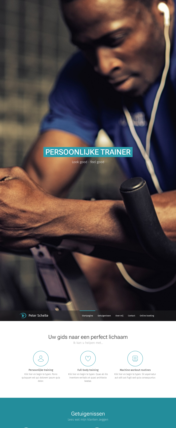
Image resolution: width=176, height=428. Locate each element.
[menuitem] (87, 315)
